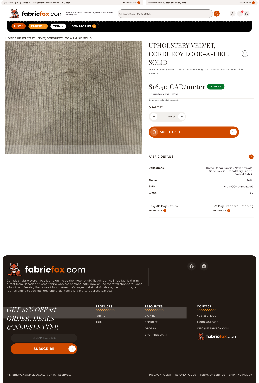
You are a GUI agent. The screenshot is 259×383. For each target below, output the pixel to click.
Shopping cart (156, 334)
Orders (150, 328)
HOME (18, 26)
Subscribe (44, 349)
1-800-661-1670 (208, 322)
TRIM (57, 26)
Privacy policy (160, 374)
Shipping (153, 100)
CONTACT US (81, 26)
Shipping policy (240, 374)
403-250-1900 (207, 315)
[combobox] (174, 14)
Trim (99, 322)
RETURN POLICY (245, 3)
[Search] (217, 14)
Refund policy (185, 374)
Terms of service (212, 374)
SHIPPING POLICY (130, 3)
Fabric (100, 315)
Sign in (150, 315)
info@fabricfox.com (213, 328)
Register (151, 322)
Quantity (156, 107)
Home (9, 38)
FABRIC (36, 26)
